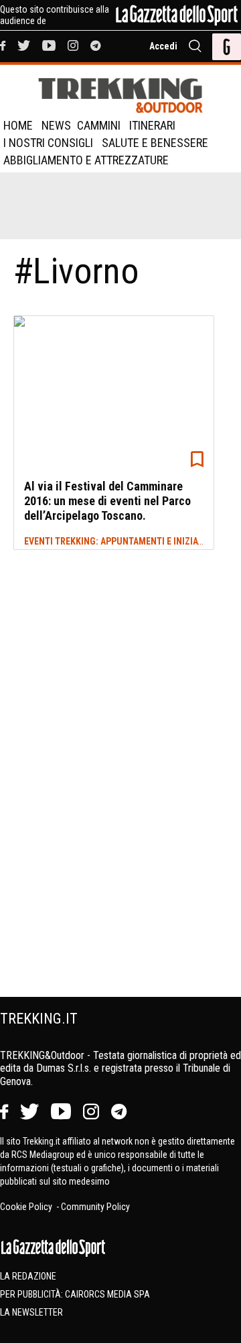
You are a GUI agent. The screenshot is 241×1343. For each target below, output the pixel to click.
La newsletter (31, 1312)
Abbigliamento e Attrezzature (86, 160)
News (56, 125)
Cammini (98, 125)
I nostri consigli (48, 143)
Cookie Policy (27, 1206)
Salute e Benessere (155, 143)
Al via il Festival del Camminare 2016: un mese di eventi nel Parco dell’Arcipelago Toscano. (107, 500)
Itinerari (152, 125)
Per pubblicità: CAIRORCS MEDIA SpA (75, 1294)
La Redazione (28, 1276)
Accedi (163, 46)
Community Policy (95, 1206)
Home (18, 125)
